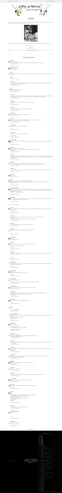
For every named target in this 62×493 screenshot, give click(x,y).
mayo (42, 484)
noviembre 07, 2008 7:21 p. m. (14, 408)
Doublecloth (12, 299)
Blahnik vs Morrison (43, 471)
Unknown (11, 162)
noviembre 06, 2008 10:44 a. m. (15, 159)
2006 (41, 489)
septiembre (42, 480)
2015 (41, 439)
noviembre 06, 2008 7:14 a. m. (14, 85)
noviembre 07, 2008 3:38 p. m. (14, 388)
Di (10, 306)
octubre (42, 479)
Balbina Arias (12, 270)
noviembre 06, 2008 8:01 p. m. (14, 320)
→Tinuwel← (12, 113)
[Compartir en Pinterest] (34, 48)
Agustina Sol (12, 323)
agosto (42, 481)
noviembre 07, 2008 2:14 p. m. (14, 381)
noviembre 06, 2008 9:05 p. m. (15, 344)
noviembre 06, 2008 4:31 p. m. (14, 267)
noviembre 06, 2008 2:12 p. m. (14, 234)
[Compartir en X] (31, 48)
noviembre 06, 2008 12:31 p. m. (15, 212)
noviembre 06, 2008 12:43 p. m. (15, 220)
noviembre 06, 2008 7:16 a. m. (14, 91)
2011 (40, 442)
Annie (11, 391)
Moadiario (11, 354)
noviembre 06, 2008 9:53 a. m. (15, 129)
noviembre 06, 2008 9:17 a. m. (14, 122)
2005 (41, 490)
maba (11, 242)
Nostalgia (42, 475)
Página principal (10, 1)
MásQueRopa (12, 262)
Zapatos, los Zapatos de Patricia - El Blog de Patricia (31, 461)
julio (41, 482)
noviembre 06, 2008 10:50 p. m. (15, 358)
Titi (10, 72)
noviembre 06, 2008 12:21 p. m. (15, 194)
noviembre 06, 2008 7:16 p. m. (14, 296)
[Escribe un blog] (29, 48)
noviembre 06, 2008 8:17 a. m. (14, 104)
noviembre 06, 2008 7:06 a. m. (15, 78)
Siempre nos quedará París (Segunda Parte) (47, 467)
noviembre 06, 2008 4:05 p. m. (15, 259)
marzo (42, 486)
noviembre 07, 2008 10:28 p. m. (15, 418)
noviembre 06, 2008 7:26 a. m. (14, 98)
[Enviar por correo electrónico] (27, 48)
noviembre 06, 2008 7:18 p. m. (14, 303)
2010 (41, 443)
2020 (41, 435)
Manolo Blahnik (43, 470)
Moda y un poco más (13, 66)
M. (10, 88)
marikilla (11, 147)
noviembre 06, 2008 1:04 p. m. (14, 225)
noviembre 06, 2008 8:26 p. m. (14, 337)
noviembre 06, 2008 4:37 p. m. (14, 275)
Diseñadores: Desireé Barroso (45, 460)
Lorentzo (11, 384)
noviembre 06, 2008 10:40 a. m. (15, 151)
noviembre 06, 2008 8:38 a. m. (14, 110)
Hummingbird (12, 278)
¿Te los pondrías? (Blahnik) (44, 474)
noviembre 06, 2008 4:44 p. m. (14, 283)
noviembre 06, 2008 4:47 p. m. (14, 288)
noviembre (42, 446)
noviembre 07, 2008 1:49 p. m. (14, 370)
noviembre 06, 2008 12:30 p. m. (15, 204)
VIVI (11, 179)
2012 (41, 441)
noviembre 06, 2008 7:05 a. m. (15, 69)
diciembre (42, 445)
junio (41, 483)
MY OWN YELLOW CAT (13, 411)
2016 (41, 438)
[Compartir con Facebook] (33, 48)
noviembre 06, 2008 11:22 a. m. (15, 165)
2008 (41, 444)
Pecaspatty (12, 291)
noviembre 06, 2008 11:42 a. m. (15, 176)
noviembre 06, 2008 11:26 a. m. (15, 171)
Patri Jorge (12, 333)
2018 (41, 437)
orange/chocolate (13, 286)
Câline (11, 60)
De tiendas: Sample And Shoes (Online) (46, 463)
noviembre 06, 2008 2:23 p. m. (14, 239)
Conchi (11, 118)
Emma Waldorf (12, 378)
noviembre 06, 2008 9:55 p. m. (15, 351)
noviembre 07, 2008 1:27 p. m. (14, 364)
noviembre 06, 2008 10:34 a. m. (15, 144)
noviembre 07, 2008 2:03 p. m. (14, 375)
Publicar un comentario (13, 425)
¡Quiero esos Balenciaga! (44, 464)
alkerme (11, 174)
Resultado (42, 478)
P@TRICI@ (12, 197)
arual (11, 207)
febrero (42, 487)
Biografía (16, 1)
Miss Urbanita (12, 237)
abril (41, 485)
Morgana (11, 361)
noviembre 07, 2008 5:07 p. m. (14, 402)
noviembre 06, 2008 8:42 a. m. (14, 115)
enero (42, 488)
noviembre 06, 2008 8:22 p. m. (14, 330)
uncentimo (12, 347)
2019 (41, 436)
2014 (41, 440)
